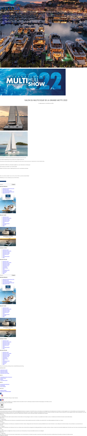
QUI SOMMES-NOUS (6, 15)
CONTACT (4, 23)
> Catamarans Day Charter (4, 373)
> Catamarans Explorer (4, 372)
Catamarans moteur (6, 219)
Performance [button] (2, 417)
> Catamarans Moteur (3, 371)
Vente (3, 225)
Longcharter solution (6, 223)
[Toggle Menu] (0, 13)
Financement (5, 266)
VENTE (4, 17)
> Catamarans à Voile (3, 369)
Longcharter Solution (4, 380)
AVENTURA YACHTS (6, 16)
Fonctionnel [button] (2, 414)
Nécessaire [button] (2, 431)
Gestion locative (5, 267)
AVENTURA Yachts (6, 217)
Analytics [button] (1, 421)
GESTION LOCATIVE (6, 19)
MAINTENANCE (5, 20)
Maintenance (5, 271)
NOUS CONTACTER (3, 181)
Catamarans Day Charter (7, 218)
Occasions (4, 224)
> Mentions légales (3, 390)
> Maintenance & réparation (4, 384)
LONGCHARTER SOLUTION (7, 22)
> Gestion (1, 379)
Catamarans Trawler (6, 220)
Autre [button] (1, 428)
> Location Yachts (3, 378)
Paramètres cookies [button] (3, 402)
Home (4, 222)
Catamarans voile (6, 221)
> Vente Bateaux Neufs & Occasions (6, 377)
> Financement (2, 385)
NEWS (4, 21)
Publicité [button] (1, 424)
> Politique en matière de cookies (5, 391)
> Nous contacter (3, 386)
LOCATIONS (4, 18)
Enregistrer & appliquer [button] (4, 435)
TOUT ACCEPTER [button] (9, 402)
